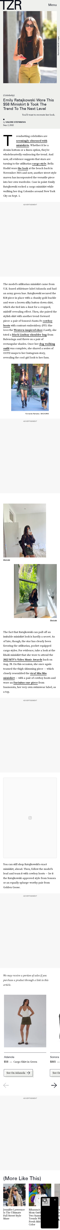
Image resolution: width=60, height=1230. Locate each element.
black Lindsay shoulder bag (29, 334)
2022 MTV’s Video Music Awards (22, 659)
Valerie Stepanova (16, 122)
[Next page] (54, 1085)
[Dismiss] (54, 1200)
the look (23, 168)
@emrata (6, 560)
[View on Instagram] (30, 818)
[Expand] (44, 1200)
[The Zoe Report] (10, 5)
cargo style (39, 163)
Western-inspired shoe (28, 330)
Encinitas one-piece (25, 682)
